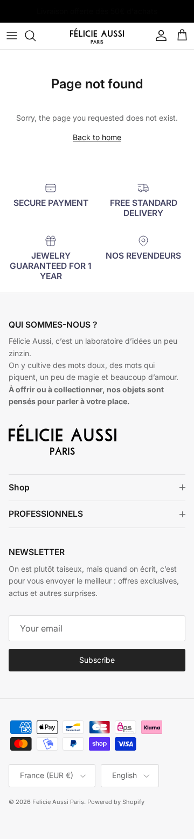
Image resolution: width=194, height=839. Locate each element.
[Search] (35, 35)
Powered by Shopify (115, 802)
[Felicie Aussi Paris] (97, 36)
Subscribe (97, 659)
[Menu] (12, 35)
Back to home (97, 137)
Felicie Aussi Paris (58, 802)
